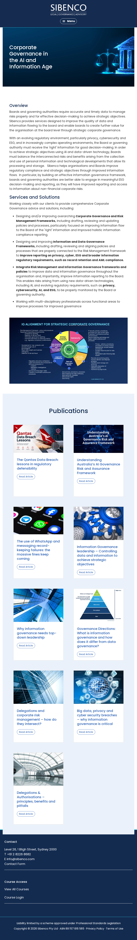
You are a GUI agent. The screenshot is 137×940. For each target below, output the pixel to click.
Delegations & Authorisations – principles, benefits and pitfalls (36, 799)
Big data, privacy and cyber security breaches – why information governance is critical (97, 717)
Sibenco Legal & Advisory (68, 10)
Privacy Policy (95, 928)
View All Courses (16, 889)
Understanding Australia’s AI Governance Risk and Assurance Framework (98, 466)
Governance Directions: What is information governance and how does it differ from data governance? (96, 637)
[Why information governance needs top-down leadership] (38, 621)
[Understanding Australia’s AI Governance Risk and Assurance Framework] (98, 452)
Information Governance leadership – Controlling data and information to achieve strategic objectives (97, 555)
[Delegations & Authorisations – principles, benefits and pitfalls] (38, 785)
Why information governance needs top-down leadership (36, 633)
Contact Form (14, 864)
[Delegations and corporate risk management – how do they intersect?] (38, 703)
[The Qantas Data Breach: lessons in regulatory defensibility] (38, 452)
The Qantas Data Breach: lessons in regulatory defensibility (37, 464)
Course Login (14, 897)
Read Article (27, 476)
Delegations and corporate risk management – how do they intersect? (36, 717)
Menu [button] (71, 21)
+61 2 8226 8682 (19, 854)
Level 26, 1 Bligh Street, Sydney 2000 (30, 849)
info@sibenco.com (21, 859)
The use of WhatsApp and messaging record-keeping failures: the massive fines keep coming (38, 550)
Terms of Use (114, 928)
